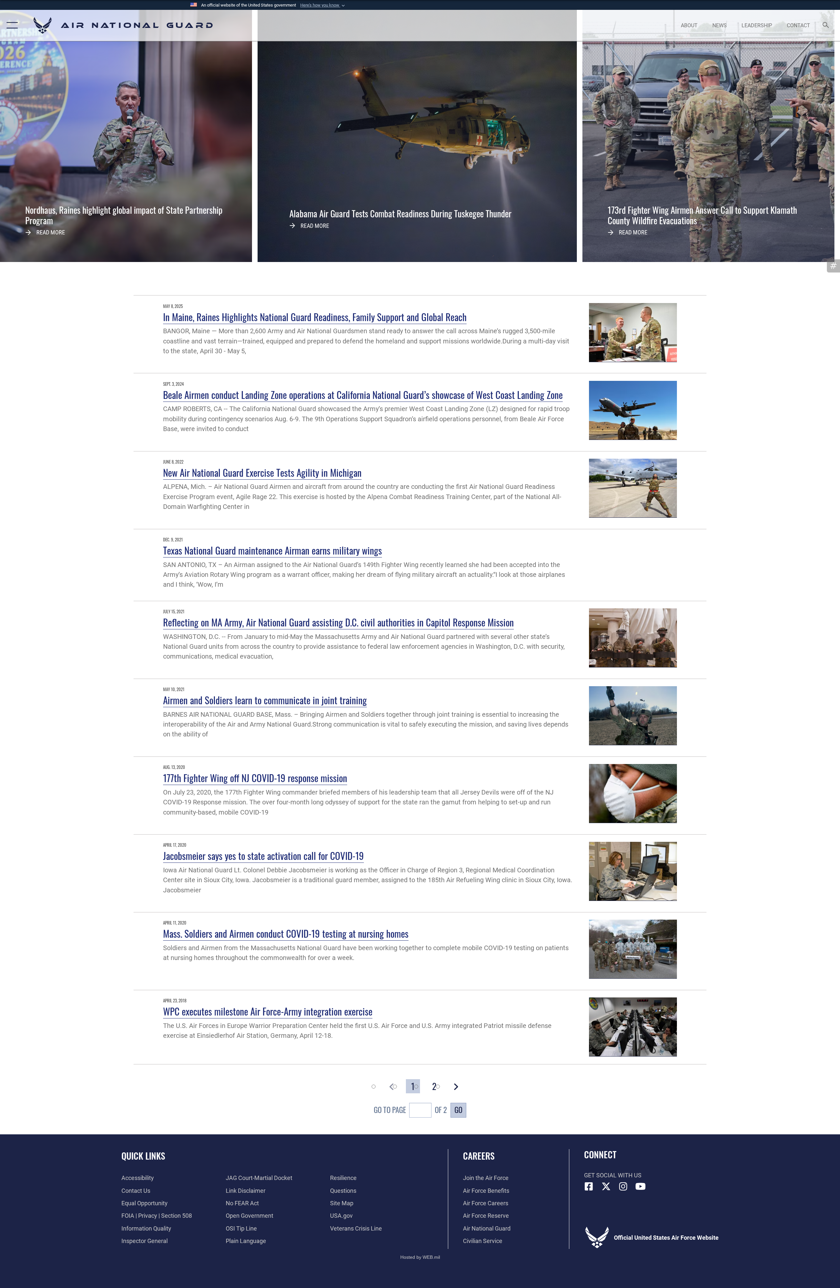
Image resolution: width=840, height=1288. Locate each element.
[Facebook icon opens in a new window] (589, 1186)
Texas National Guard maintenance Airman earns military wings (272, 550)
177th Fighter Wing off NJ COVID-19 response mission (255, 778)
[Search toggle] (826, 25)
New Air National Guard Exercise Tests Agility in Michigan (262, 472)
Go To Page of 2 (410, 1109)
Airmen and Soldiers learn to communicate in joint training (265, 700)
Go (458, 1109)
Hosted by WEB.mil (420, 1257)
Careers (478, 1155)
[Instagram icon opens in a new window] (623, 1186)
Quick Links (143, 1155)
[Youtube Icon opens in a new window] (640, 1186)
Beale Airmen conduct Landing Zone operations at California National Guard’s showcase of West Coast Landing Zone (363, 394)
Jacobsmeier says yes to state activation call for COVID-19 (263, 855)
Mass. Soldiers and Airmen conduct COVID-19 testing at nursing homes (286, 933)
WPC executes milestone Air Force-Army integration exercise (267, 1011)
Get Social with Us (612, 1175)
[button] (323, 5)
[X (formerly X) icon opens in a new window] (606, 1186)
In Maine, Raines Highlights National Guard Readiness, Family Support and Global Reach (315, 317)
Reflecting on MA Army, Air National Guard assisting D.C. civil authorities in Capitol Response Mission (338, 622)
